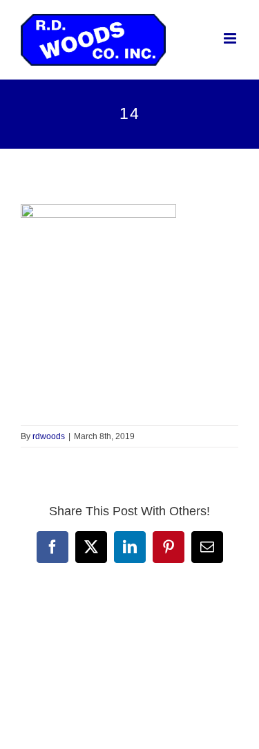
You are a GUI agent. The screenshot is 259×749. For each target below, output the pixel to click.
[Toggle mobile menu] (231, 38)
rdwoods (48, 436)
